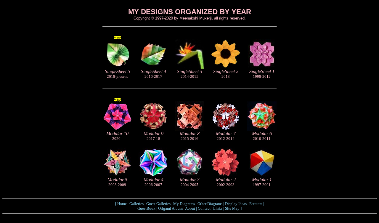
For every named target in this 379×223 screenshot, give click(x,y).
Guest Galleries (158, 203)
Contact (204, 208)
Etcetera (255, 203)
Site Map (232, 208)
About (190, 208)
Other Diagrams (209, 203)
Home (122, 203)
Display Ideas (236, 203)
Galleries (136, 203)
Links (217, 208)
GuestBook (146, 208)
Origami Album (170, 208)
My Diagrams (184, 203)
